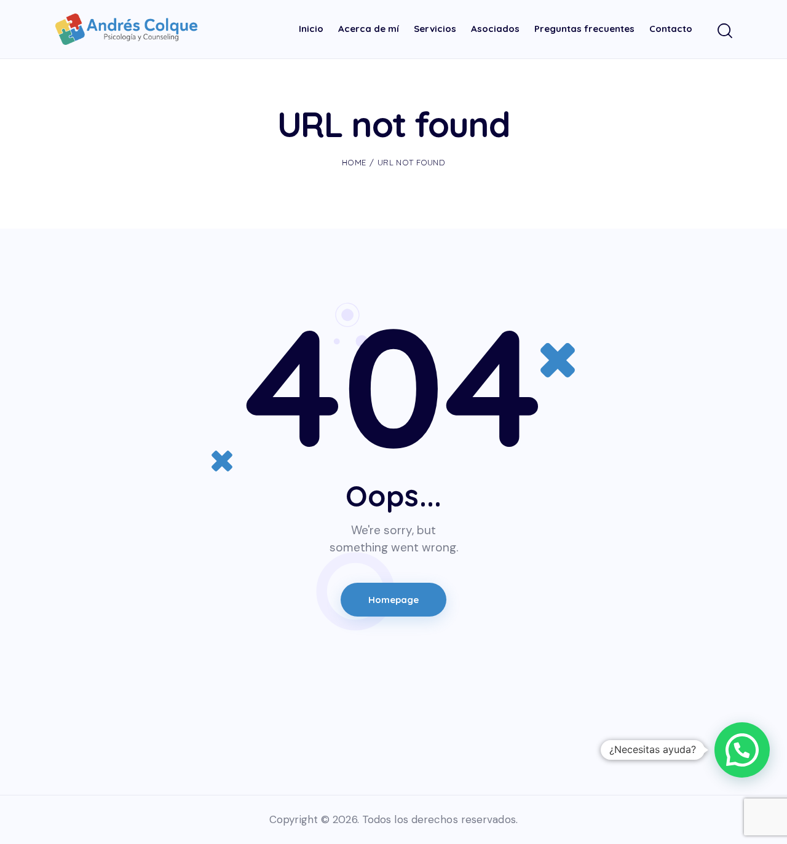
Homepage (393, 599)
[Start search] (724, 31)
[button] (742, 750)
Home (354, 162)
